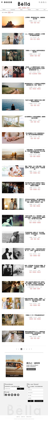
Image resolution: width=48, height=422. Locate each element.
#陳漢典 (38, 39)
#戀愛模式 (38, 88)
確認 (30, 400)
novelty (39, 136)
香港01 (31, 136)
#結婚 (32, 22)
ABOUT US (18, 416)
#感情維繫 (38, 222)
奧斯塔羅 (31, 317)
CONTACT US (23, 416)
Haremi (31, 220)
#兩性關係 (34, 222)
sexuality (39, 103)
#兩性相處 (34, 88)
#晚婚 (38, 338)
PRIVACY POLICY (29, 416)
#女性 (35, 338)
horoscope (39, 204)
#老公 (39, 189)
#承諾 (35, 22)
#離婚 (39, 305)
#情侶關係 (35, 189)
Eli (31, 37)
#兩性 (35, 138)
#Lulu (35, 39)
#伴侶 (38, 22)
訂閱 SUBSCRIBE (31, 369)
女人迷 (31, 154)
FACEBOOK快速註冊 (38, 400)
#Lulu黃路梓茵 (35, 73)
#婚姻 (34, 156)
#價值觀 (35, 288)
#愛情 (39, 55)
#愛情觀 (38, 288)
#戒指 (38, 138)
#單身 (38, 105)
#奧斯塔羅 (31, 55)
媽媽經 (31, 120)
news (38, 37)
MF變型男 (31, 103)
